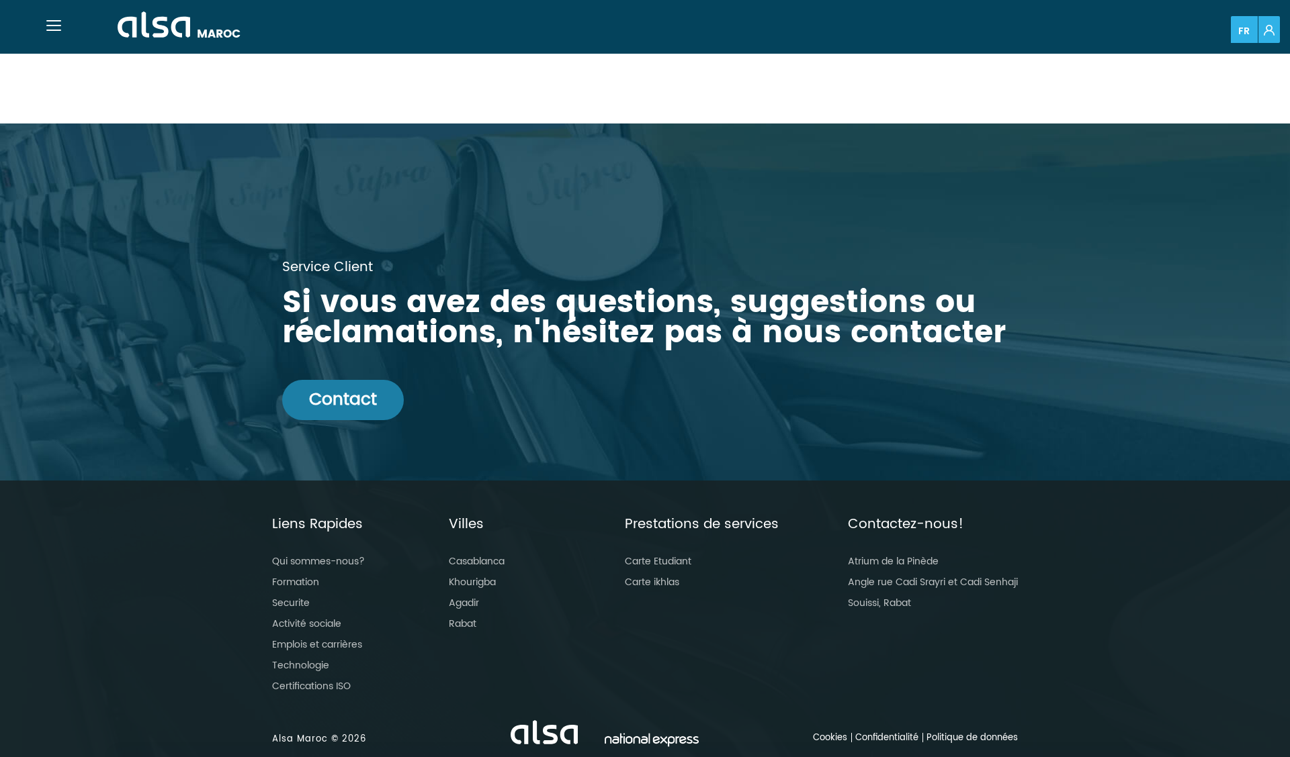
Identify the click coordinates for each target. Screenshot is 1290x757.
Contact (343, 399)
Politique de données (972, 738)
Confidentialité (886, 738)
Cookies (830, 738)
